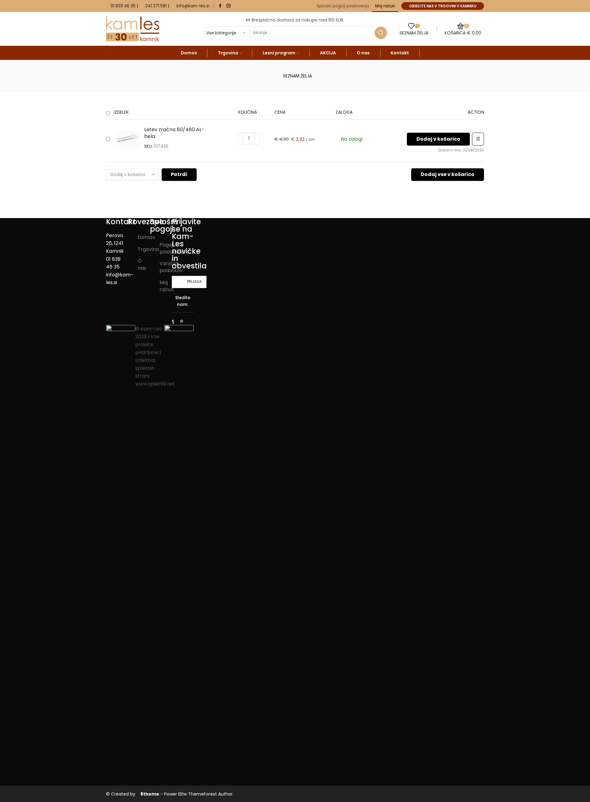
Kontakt (400, 53)
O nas (363, 53)
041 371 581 (156, 6)
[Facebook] (220, 6)
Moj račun (385, 6)
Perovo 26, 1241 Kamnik (115, 243)
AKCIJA (328, 53)
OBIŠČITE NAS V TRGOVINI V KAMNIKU (442, 6)
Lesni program (279, 53)
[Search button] (381, 33)
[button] (438, 139)
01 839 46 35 (123, 6)
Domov (189, 53)
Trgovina (228, 53)
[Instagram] (228, 6)
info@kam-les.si (192, 6)
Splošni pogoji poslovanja (343, 6)
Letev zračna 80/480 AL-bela (174, 133)
